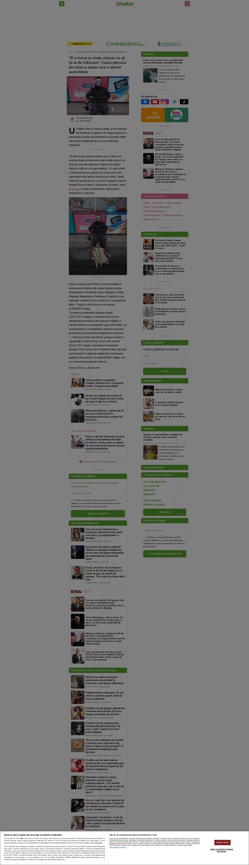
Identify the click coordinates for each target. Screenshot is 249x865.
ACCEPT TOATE (222, 843)
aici (97, 853)
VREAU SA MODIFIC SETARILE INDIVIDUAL (221, 851)
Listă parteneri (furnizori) (117, 847)
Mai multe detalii (96, 843)
